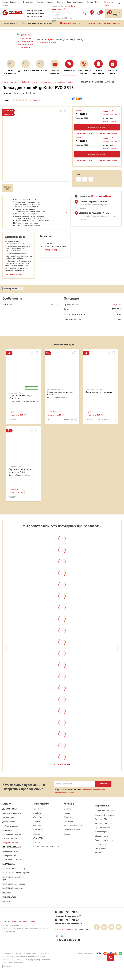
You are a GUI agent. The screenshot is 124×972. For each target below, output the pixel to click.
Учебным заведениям (73, 825)
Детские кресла (9, 822)
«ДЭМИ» (36, 821)
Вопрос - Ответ (93, 2)
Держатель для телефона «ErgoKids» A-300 (21, 470)
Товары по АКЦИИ (10, 842)
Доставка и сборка (72, 829)
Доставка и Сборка (45, 2)
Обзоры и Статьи (102, 836)
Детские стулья (8, 817)
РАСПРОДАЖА (8, 864)
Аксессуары (7, 830)
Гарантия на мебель (103, 827)
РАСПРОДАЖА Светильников (14, 888)
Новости (67, 813)
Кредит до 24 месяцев (104, 815)
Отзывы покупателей (104, 840)
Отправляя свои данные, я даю (81, 790)
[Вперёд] (118, 647)
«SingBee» (37, 825)
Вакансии (68, 817)
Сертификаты (100, 848)
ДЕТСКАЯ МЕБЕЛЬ (10, 809)
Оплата (60, 2)
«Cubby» (36, 834)
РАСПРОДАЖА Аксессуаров (13, 884)
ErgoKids (117, 304)
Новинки (6, 893)
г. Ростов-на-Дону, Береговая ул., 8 (25, 921)
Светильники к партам (11, 834)
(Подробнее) (51, 249)
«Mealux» (37, 813)
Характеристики (67, 419)
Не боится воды (31, 388)
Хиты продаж (9, 897)
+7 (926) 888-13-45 (68, 940)
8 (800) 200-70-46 (34, 10)
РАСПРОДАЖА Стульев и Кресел (15, 872)
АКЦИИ (98, 852)
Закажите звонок (62, 929)
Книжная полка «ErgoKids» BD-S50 (60, 393)
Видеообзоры (101, 831)
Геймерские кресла (10, 855)
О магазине (69, 809)
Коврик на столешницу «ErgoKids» (19, 396)
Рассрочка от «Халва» (104, 823)
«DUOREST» (38, 838)
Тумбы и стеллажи (10, 826)
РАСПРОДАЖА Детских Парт (14, 868)
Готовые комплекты (10, 838)
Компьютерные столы (11, 860)
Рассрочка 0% (101, 819)
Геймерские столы (10, 851)
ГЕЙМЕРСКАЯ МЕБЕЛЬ (11, 847)
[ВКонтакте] (73, 99)
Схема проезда (8, 931)
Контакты (6, 5)
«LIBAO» (36, 842)
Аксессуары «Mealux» (17, 393)
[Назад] (6, 647)
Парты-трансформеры (11, 813)
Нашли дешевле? (110, 121)
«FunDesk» (37, 829)
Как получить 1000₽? (46, 42)
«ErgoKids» (37, 809)
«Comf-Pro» (37, 817)
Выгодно (6, 901)
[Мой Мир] (80, 99)
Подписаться (103, 784)
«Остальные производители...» (46, 846)
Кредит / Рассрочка (10, 2)
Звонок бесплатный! (35, 13)
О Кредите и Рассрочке (105, 810)
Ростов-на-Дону (101, 196)
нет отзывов (34, 100)
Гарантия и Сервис (75, 2)
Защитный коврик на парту (99, 392)
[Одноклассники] (77, 99)
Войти (119, 3)
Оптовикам (28, 2)
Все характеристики (14, 275)
